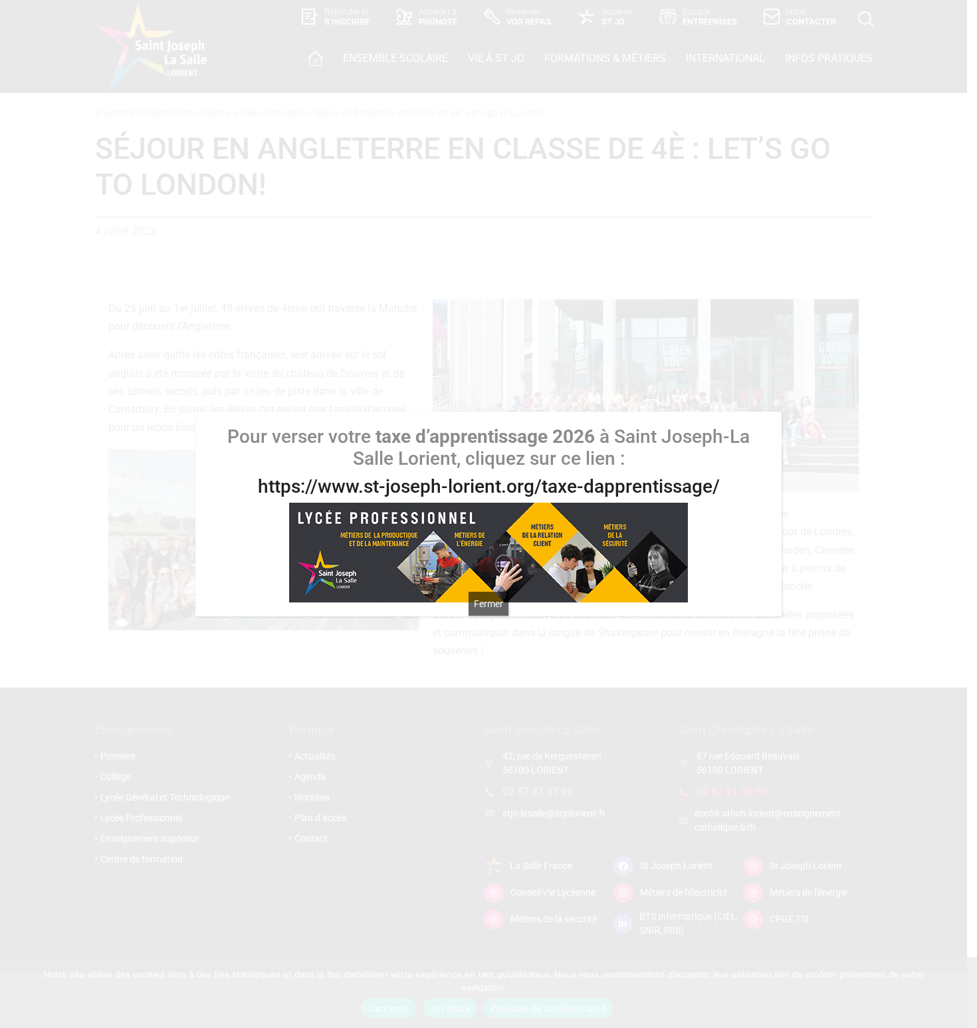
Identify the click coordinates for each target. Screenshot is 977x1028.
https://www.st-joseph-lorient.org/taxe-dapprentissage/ (489, 486)
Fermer (488, 603)
